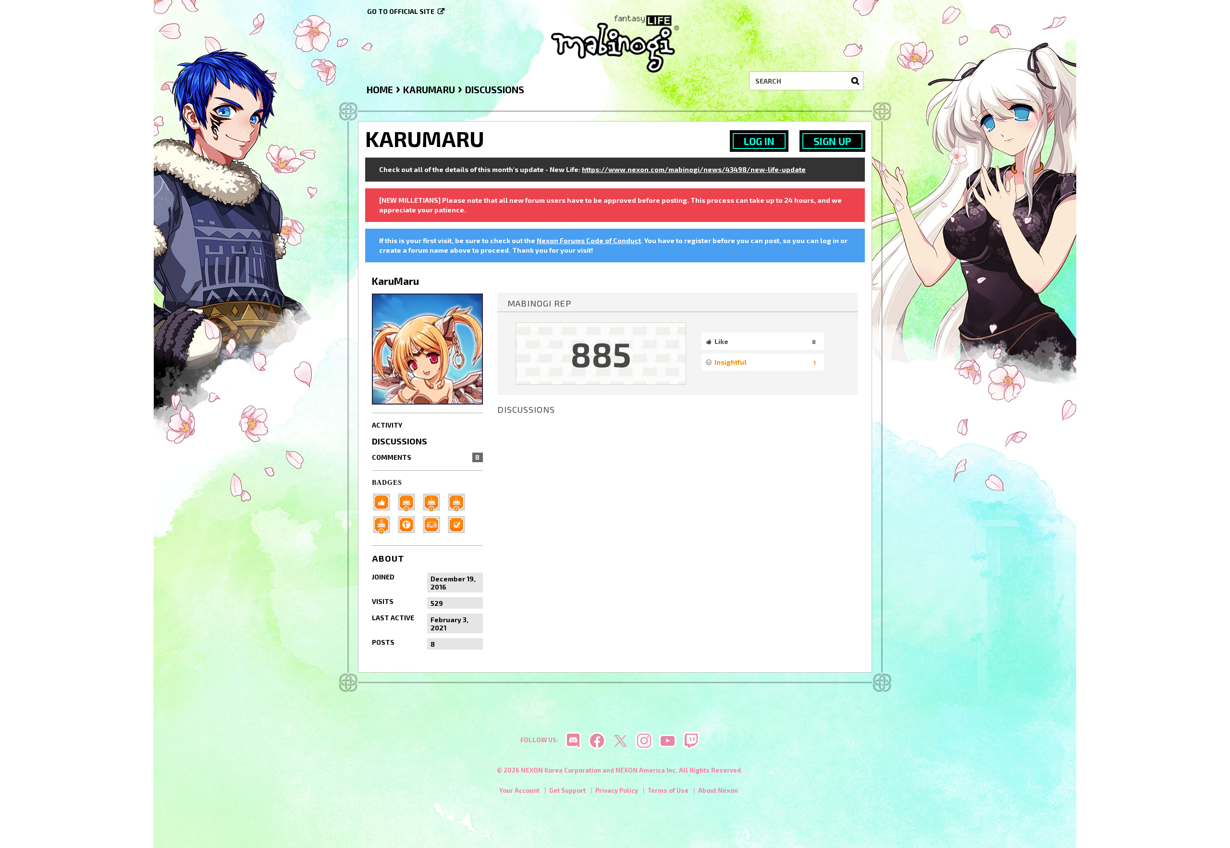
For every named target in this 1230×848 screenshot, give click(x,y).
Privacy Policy (616, 790)
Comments (426, 457)
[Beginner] (384, 501)
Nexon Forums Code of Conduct (589, 240)
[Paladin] (434, 501)
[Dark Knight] (459, 501)
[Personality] (434, 524)
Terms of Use (668, 790)
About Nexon (718, 790)
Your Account (519, 790)
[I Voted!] (459, 524)
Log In (759, 141)
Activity (387, 425)
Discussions (399, 441)
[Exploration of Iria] (384, 524)
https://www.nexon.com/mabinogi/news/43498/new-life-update (694, 169)
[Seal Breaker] (409, 524)
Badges (387, 482)
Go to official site (400, 11)
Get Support (567, 790)
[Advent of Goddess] (409, 501)
